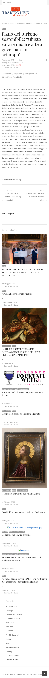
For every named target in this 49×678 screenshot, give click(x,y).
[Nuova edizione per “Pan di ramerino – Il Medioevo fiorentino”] (24, 550)
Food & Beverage (7, 389)
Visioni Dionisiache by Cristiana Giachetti (21, 413)
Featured (9, 631)
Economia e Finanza (14, 615)
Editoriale (10, 622)
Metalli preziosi (14, 618)
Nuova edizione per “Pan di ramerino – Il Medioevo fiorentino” (21, 559)
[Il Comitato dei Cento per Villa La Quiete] (24, 429)
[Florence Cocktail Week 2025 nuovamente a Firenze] (24, 370)
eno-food (5, 531)
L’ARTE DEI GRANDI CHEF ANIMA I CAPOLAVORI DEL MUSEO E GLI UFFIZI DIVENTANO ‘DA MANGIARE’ (21, 352)
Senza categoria (12, 647)
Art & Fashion (6, 346)
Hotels (8, 639)
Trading (9, 652)
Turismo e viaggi (24, 389)
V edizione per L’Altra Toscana (16, 534)
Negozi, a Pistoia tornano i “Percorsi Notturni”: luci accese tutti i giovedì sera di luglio (24, 580)
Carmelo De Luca (11, 68)
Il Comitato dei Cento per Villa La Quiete (21, 493)
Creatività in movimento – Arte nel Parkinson (23, 512)
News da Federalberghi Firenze (17, 293)
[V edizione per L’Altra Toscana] (24, 528)
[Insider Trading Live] (15, 12)
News (4, 28)
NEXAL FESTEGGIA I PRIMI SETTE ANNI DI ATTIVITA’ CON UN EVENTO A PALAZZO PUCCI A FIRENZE (22, 272)
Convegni (9, 611)
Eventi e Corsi (13, 655)
